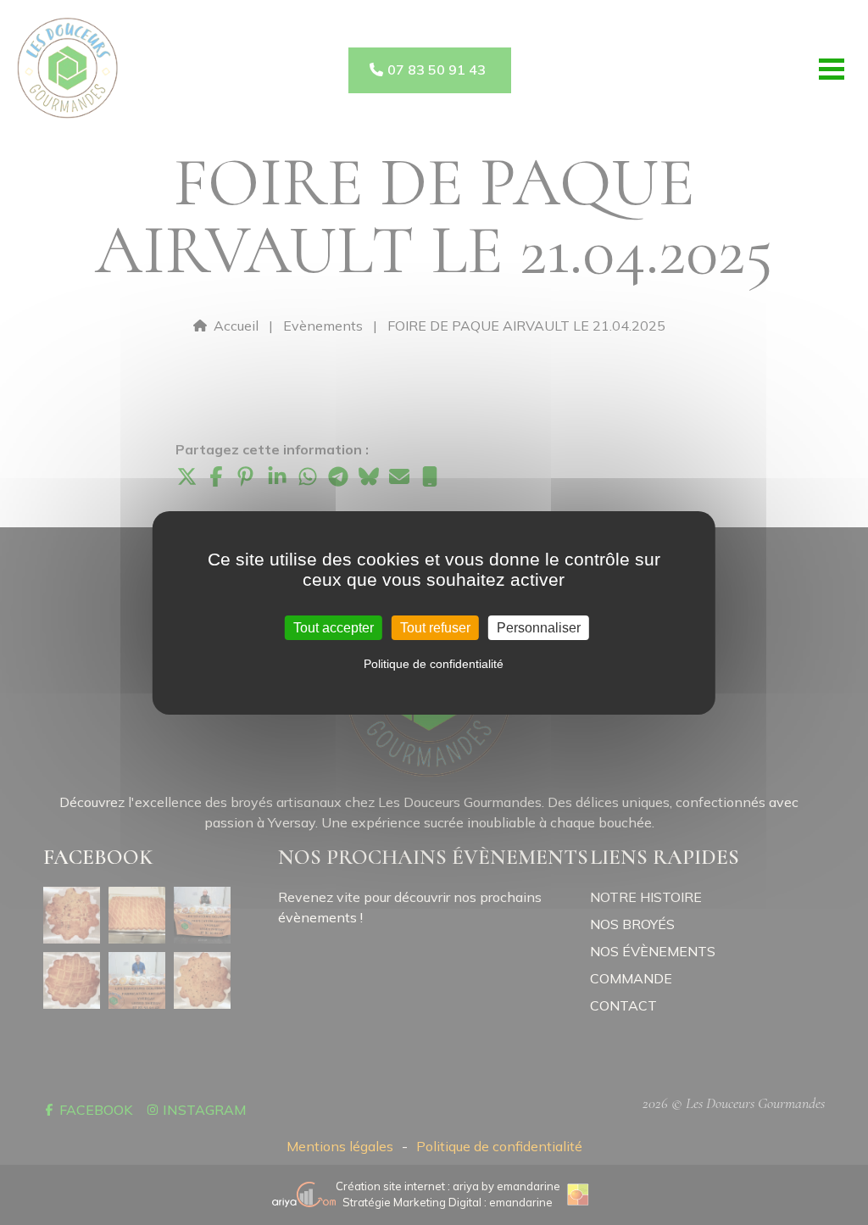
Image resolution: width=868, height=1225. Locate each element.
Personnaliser (539, 627)
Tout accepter (333, 627)
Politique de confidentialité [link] (434, 664)
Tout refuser (435, 627)
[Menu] (831, 69)
